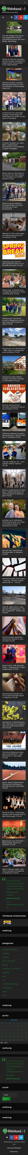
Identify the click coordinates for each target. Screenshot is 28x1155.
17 (22, 1033)
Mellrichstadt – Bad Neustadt (11, 968)
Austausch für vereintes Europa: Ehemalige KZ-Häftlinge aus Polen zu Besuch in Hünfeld (14, 115)
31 (22, 1040)
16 (18, 1033)
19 (2, 1036)
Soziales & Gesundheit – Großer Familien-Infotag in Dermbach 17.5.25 (13, 379)
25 (26, 1036)
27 (6, 1040)
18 (26, 1033)
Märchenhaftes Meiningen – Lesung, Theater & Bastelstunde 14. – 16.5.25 (13, 580)
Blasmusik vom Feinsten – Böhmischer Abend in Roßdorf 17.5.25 (13, 843)
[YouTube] (21, 17)
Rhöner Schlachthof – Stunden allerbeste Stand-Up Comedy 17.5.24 (13, 407)
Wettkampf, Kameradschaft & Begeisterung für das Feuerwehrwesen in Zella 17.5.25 (13, 321)
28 (10, 1040)
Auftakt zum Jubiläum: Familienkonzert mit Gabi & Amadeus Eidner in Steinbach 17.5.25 (13, 523)
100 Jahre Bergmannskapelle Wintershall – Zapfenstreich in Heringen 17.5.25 (13, 755)
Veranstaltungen (7, 988)
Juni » (6, 1042)
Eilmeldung (5, 953)
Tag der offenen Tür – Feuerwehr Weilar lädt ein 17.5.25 (13, 463)
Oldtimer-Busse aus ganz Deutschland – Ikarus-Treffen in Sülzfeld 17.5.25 (13, 435)
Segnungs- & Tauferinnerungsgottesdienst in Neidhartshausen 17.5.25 (14, 292)
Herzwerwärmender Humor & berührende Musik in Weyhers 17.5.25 (13, 695)
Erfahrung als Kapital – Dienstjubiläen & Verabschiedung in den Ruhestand (12, 206)
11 (26, 1030)
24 (22, 1036)
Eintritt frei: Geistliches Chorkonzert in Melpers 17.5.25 (12, 552)
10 (22, 1030)
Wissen (4, 995)
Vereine (4, 991)
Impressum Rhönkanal (14, 1148)
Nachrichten (6, 972)
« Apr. (1, 1042)
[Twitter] (25, 17)
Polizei (4, 976)
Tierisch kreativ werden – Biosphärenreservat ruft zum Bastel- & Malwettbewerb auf (13, 85)
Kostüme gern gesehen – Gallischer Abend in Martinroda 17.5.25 (13, 639)
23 (18, 1036)
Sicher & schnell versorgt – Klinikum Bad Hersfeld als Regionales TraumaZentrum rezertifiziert (13, 62)
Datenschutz (14, 1151)
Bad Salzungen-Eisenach (10, 949)
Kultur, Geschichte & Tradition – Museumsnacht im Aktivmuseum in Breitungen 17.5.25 (14, 493)
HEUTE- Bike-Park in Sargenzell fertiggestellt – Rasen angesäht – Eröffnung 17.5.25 (13, 610)
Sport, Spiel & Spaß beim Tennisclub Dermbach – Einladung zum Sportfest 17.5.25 (13, 785)
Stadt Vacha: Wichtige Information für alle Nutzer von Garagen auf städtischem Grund (13, 176)
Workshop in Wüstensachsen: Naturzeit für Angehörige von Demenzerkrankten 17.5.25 (13, 725)
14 (10, 1033)
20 (6, 1036)
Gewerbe (5, 965)
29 (14, 1040)
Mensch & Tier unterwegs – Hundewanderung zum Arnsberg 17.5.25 (13, 235)
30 (18, 1040)
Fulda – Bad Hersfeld (8, 961)
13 (6, 1033)
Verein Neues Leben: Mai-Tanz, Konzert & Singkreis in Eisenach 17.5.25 (13, 871)
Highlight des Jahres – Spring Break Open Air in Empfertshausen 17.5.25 (13, 263)
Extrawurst (5, 957)
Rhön (3, 980)
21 (10, 1036)
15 (14, 1033)
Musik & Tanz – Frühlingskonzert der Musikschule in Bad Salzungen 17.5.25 (14, 814)
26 (2, 1040)
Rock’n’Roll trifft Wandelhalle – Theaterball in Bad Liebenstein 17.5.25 (13, 667)
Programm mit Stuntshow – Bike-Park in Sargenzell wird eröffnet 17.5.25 (13, 350)
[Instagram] (11, 17)
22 (14, 1036)
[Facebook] (16, 17)
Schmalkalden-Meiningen (10, 984)
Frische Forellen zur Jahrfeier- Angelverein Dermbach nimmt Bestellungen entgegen (13, 146)
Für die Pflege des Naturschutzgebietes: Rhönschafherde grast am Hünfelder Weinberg (13, 38)
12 (2, 1033)
